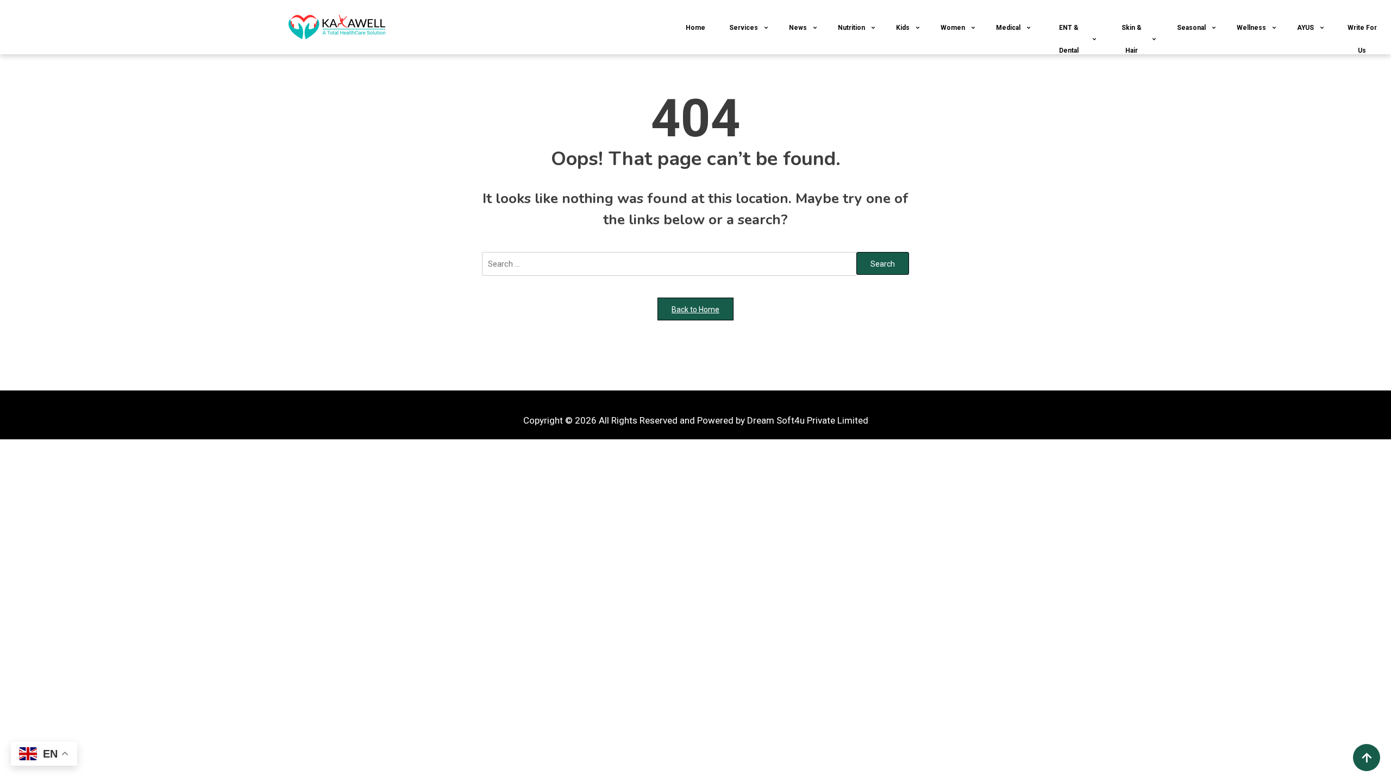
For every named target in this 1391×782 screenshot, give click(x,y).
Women (953, 27)
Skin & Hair (1131, 39)
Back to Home (695, 309)
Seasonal (1191, 27)
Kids (903, 27)
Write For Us (1362, 39)
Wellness (1251, 27)
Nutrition (851, 27)
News (798, 27)
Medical (1008, 27)
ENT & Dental (1069, 39)
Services (743, 27)
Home (695, 27)
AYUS (1305, 27)
